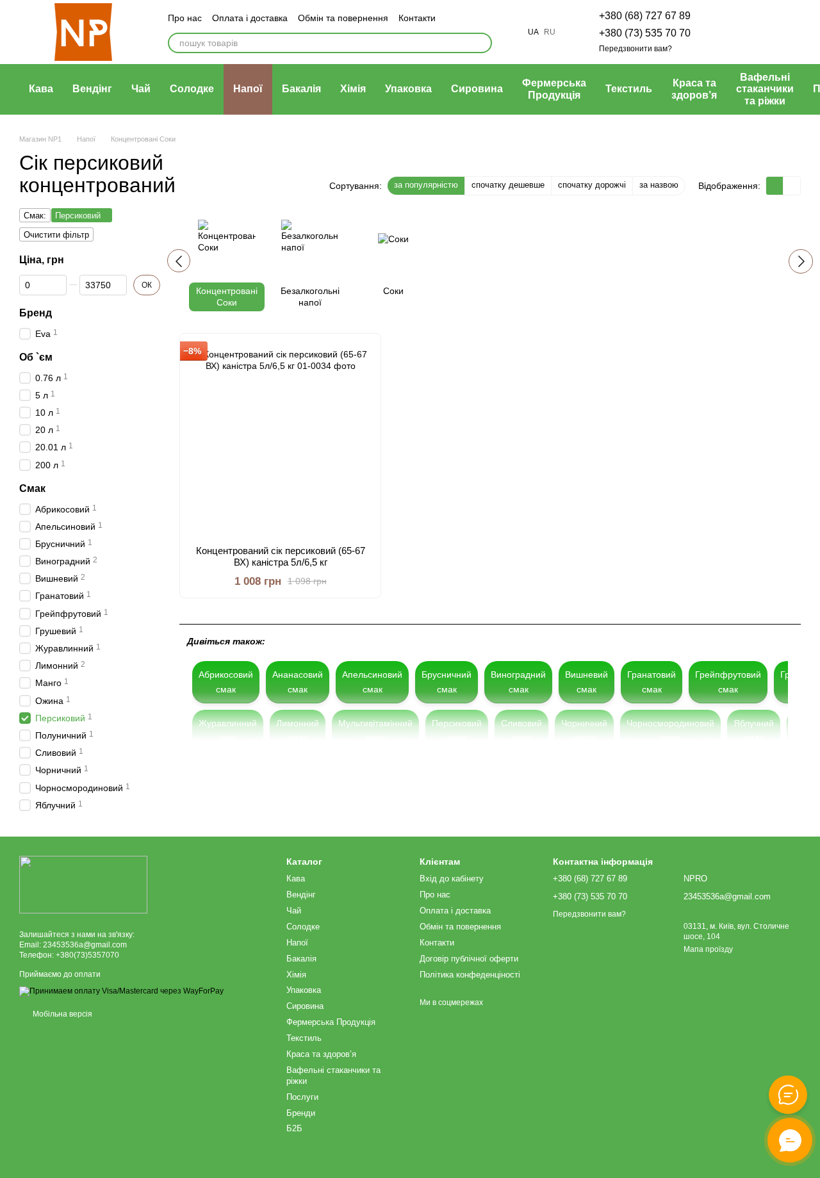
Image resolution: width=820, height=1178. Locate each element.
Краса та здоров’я (694, 89)
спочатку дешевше (508, 185)
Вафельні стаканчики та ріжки (765, 89)
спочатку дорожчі (592, 185)
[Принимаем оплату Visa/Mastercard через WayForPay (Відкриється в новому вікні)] (121, 990)
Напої (248, 88)
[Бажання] (724, 32)
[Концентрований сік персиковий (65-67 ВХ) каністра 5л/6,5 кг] (280, 439)
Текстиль (628, 88)
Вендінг (92, 88)
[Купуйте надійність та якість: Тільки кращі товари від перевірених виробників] (83, 883)
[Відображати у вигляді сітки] (774, 185)
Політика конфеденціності (470, 974)
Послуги (302, 1097)
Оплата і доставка (250, 18)
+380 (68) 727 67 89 (645, 15)
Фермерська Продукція (554, 89)
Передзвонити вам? (635, 48)
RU (549, 32)
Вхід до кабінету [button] (452, 878)
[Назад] (178, 260)
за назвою (658, 185)
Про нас (185, 18)
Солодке (192, 88)
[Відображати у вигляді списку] (791, 185)
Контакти (417, 18)
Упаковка (408, 88)
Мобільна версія (61, 1014)
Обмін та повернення (343, 18)
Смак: (35, 215)
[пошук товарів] (482, 43)
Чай (141, 88)
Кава (41, 88)
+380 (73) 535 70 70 (645, 33)
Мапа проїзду (708, 949)
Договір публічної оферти (469, 958)
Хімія (353, 88)
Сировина (477, 88)
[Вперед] (801, 261)
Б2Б (294, 1128)
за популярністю (426, 185)
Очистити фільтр (56, 235)
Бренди (300, 1113)
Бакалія (301, 88)
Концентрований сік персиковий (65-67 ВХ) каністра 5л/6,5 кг (280, 556)
